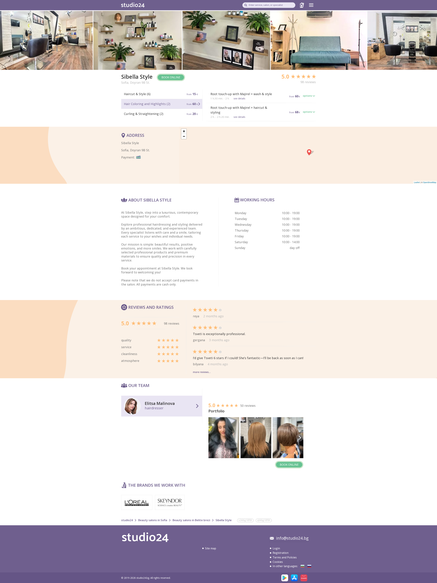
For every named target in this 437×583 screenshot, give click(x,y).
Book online (170, 77)
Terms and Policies (285, 557)
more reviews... (202, 372)
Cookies (278, 562)
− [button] (184, 136)
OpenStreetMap (429, 182)
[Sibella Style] (302, 566)
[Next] (299, 437)
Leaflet (417, 182)
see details (239, 98)
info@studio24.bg (292, 538)
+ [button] (184, 131)
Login (276, 548)
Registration (280, 553)
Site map (210, 548)
